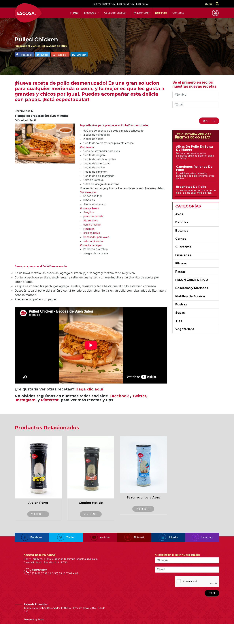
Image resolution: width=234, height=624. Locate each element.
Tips (178, 321)
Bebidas (181, 222)
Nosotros (90, 12)
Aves (179, 214)
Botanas (181, 230)
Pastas (180, 271)
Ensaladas (183, 255)
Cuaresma (183, 247)
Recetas (161, 12)
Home (74, 12)
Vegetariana (185, 329)
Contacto (178, 12)
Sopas (180, 312)
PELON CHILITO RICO (191, 280)
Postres (181, 304)
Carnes (180, 238)
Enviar (212, 593)
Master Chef (142, 12)
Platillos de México (190, 296)
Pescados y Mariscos (191, 288)
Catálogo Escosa (114, 12)
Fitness (181, 263)
